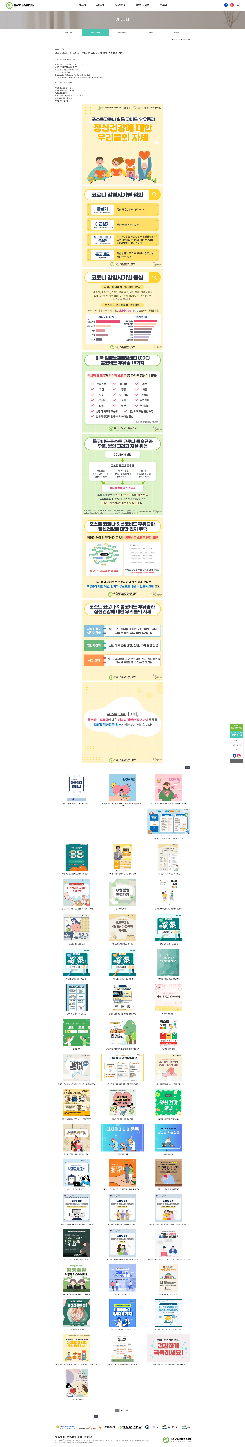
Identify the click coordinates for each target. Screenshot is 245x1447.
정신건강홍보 (95, 33)
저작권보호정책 (71, 1437)
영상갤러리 (149, 33)
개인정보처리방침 (60, 1437)
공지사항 (68, 33)
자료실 (176, 33)
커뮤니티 (177, 39)
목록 (187, 767)
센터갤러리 (122, 33)
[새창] (67, 1427)
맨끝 (127, 1410)
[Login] (95, 1442)
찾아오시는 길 (88, 1437)
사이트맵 (80, 1437)
